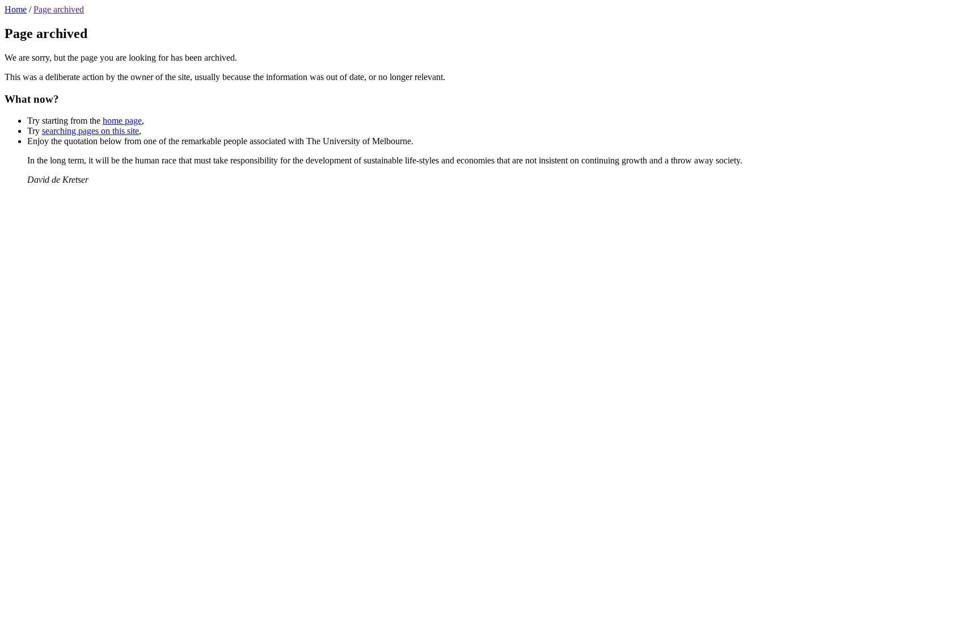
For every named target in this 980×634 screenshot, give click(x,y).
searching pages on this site (90, 131)
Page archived (58, 9)
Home (16, 9)
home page (122, 120)
